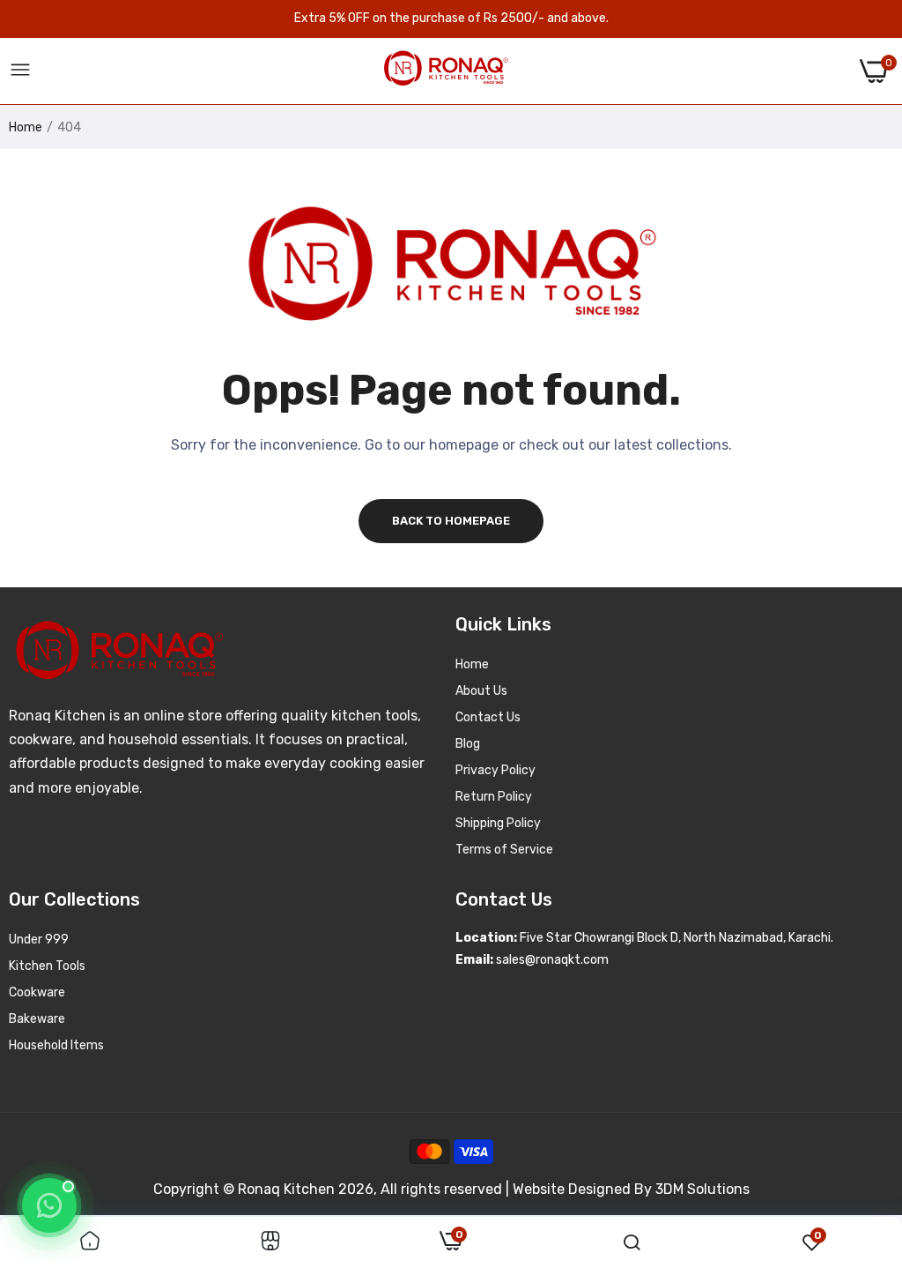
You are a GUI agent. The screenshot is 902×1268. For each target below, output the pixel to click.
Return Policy (493, 796)
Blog (467, 743)
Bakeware (37, 1018)
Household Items (56, 1045)
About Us (481, 690)
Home (25, 127)
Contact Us (488, 717)
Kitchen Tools (47, 965)
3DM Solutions (702, 1189)
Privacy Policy (495, 770)
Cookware (37, 992)
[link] (89, 1242)
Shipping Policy (498, 823)
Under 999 (39, 939)
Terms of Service (504, 849)
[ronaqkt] (446, 71)
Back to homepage (451, 520)
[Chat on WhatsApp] (49, 1205)
